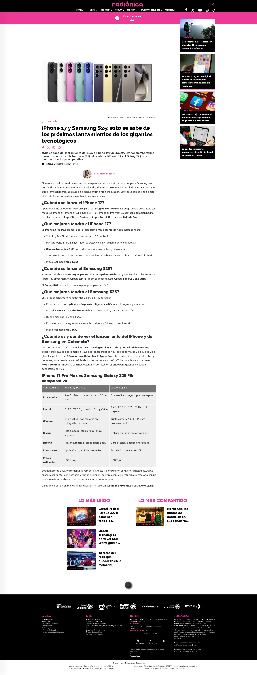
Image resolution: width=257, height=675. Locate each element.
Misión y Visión (47, 621)
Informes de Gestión (49, 630)
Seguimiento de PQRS (197, 634)
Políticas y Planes (48, 628)
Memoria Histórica (76, 568)
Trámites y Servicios (93, 628)
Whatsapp (186, 72)
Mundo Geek (105, 10)
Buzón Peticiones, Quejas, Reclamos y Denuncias (104, 626)
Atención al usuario (93, 619)
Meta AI (185, 110)
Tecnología (50, 122)
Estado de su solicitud (94, 632)
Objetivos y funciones (50, 624)
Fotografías (187, 37)
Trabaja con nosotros (94, 621)
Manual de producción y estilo (53, 632)
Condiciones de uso (137, 654)
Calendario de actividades (96, 624)
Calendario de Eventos (150, 10)
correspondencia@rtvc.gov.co (202, 626)
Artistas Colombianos (146, 524)
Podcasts (131, 10)
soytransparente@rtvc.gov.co (185, 651)
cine (71, 546)
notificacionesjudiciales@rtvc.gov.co (187, 645)
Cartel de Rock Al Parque (79, 524)
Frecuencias (170, 10)
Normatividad (47, 626)
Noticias (80, 10)
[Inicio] (127, 3)
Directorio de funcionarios (95, 630)
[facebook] (43, 147)
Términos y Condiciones (94, 634)
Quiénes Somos (47, 619)
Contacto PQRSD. (205, 628)
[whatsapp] (53, 147)
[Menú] (44, 5)
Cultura (118, 10)
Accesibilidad (135, 656)
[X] (48, 147)
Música (92, 10)
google (185, 144)
